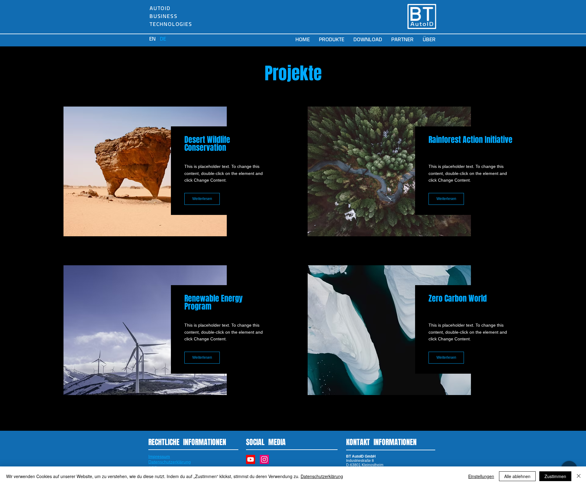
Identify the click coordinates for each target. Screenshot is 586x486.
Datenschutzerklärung (322, 476)
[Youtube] (250, 459)
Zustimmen (555, 476)
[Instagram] (264, 459)
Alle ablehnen (517, 476)
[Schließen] (578, 476)
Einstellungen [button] (481, 476)
